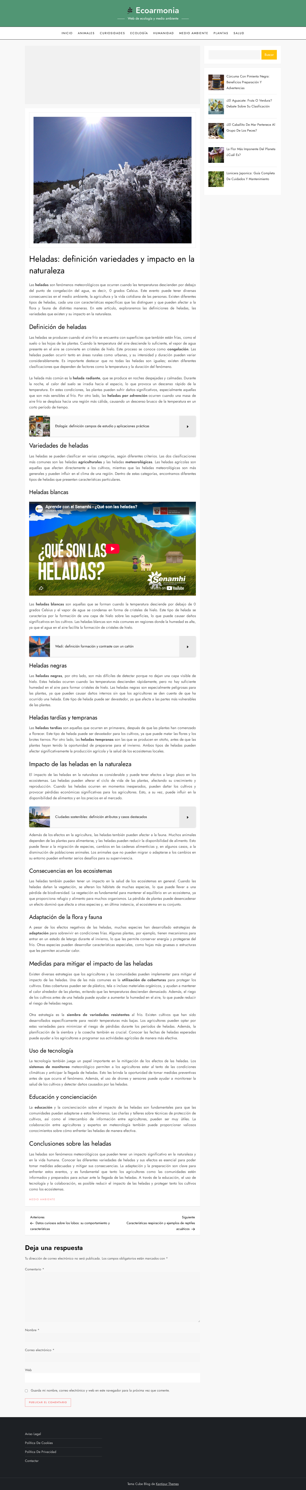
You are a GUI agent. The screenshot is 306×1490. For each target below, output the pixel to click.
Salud (239, 33)
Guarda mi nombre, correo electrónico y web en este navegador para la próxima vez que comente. (100, 1390)
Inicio (67, 33)
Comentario (34, 1269)
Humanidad (163, 33)
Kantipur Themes (167, 1483)
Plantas (221, 33)
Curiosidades (112, 33)
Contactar (32, 1460)
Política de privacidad (40, 1451)
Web (28, 1370)
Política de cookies (39, 1442)
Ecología (139, 33)
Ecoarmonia (157, 10)
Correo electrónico (39, 1350)
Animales (86, 33)
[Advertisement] (112, 75)
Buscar (269, 54)
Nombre (32, 1330)
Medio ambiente (193, 33)
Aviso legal (33, 1433)
